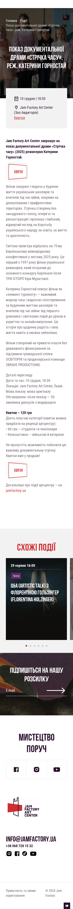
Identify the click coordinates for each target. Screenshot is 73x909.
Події (23, 20)
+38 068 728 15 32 (19, 845)
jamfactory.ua (16, 490)
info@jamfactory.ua (31, 839)
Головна (11, 20)
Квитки (19, 117)
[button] (26, 646)
